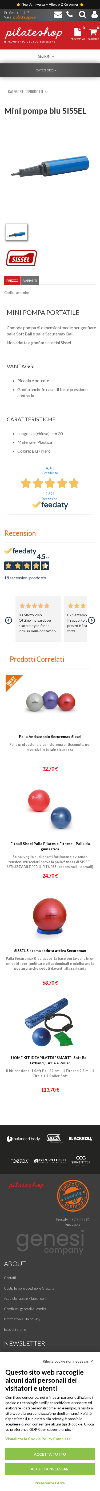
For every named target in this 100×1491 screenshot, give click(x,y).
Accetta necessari (50, 1469)
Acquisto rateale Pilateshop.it (25, 1298)
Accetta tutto (50, 1454)
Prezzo (12, 280)
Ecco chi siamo (15, 1329)
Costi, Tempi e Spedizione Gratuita (29, 1288)
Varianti (30, 280)
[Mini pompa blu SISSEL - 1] (16, 232)
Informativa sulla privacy (22, 1319)
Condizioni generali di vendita (25, 1309)
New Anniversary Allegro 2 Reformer (50, 4)
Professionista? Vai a (16, 13)
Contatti (10, 1278)
